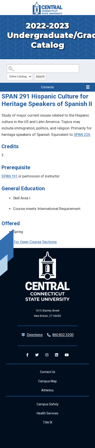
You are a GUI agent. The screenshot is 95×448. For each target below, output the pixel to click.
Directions (35, 335)
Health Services (47, 413)
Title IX (47, 422)
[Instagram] (46, 355)
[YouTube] (67, 355)
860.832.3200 (63, 335)
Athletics (47, 390)
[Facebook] (27, 355)
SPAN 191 (9, 176)
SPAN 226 (82, 134)
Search (40, 76)
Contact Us (47, 372)
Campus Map (47, 381)
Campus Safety (48, 404)
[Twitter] (37, 355)
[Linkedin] (56, 355)
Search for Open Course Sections (29, 242)
